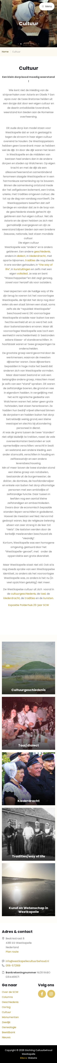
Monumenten (10, 1017)
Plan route (12, 952)
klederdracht (11, 598)
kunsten (48, 598)
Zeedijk (6, 1022)
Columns (7, 997)
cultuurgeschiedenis (23, 594)
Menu (48, 6)
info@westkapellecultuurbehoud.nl (27, 961)
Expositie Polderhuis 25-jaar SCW (28, 605)
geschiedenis (42, 251)
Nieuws (6, 1037)
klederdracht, (37, 256)
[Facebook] (42, 994)
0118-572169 (13, 965)
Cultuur (6, 1012)
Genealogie (9, 1027)
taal (43, 594)
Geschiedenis (10, 1002)
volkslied (22, 273)
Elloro (23, 1058)
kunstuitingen (22, 269)
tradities (30, 260)
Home (5, 51)
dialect (21, 256)
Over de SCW (10, 992)
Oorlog (6, 1007)
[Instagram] (51, 994)
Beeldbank (8, 1032)
